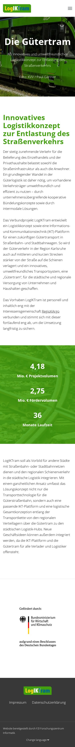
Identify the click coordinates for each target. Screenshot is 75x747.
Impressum (17, 702)
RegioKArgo (50, 311)
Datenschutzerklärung (49, 702)
